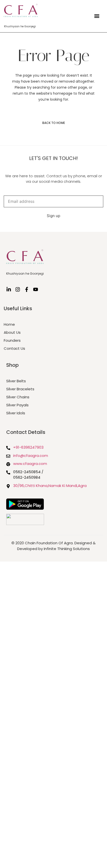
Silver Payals (17, 405)
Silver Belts (16, 381)
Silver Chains (17, 397)
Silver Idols (15, 413)
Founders (12, 340)
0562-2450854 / (28, 471)
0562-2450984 (26, 477)
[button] (97, 16)
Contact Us (14, 348)
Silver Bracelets (20, 389)
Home (9, 324)
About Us (12, 332)
